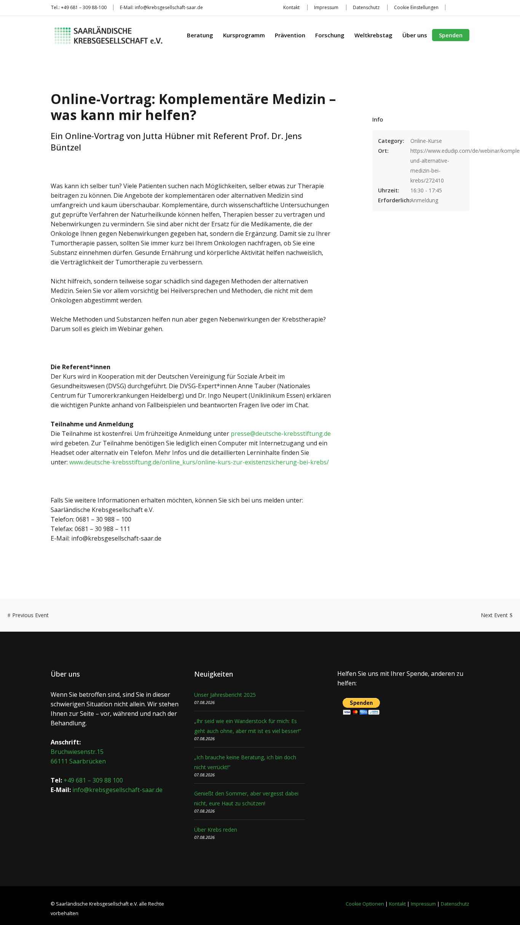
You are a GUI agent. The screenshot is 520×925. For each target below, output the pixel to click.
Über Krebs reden (215, 829)
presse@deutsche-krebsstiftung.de (281, 433)
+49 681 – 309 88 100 (93, 780)
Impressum (326, 7)
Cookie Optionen (365, 904)
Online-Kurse (426, 140)
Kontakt (291, 7)
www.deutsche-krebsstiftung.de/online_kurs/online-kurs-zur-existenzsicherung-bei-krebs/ (199, 462)
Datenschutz (366, 7)
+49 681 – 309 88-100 (84, 7)
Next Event (494, 615)
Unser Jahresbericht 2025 (225, 694)
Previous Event (30, 615)
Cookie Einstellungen (416, 7)
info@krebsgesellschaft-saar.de (169, 7)
